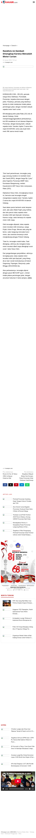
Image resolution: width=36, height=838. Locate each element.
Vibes (19, 833)
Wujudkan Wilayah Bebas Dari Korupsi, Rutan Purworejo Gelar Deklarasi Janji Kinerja (26, 476)
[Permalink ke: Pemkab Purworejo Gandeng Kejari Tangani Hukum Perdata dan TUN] (7, 501)
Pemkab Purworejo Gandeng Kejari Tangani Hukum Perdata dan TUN (22, 501)
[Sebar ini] (5, 484)
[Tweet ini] (10, 484)
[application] (18, 781)
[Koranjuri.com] (9, 2)
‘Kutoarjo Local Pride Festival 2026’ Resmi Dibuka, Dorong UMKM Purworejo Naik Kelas (22, 517)
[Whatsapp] (27, 484)
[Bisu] (30, 789)
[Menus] (33, 2)
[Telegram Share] (21, 484)
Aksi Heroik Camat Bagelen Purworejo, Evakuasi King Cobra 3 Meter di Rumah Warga (22, 509)
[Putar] (3, 789)
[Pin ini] (16, 484)
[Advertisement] (18, 24)
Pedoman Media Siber (23, 832)
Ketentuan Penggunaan (11, 833)
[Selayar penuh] (33, 789)
